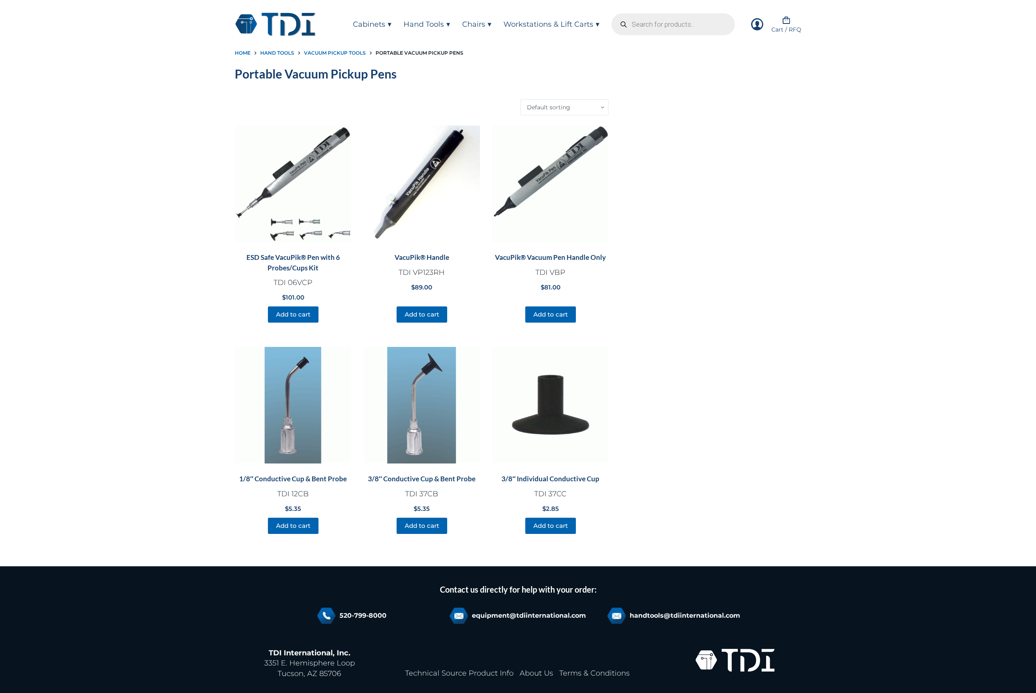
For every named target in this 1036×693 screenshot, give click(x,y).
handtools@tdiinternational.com (685, 615)
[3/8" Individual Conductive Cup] (550, 405)
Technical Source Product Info (459, 673)
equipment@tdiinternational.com (529, 615)
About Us (536, 673)
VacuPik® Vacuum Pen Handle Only (550, 257)
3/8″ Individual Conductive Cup (550, 478)
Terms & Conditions (594, 673)
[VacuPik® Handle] (421, 183)
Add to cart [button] (293, 314)
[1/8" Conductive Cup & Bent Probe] (293, 405)
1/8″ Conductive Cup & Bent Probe (293, 478)
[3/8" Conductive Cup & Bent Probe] (421, 405)
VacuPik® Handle (422, 257)
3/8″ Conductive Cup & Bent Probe (422, 478)
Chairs (473, 24)
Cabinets (369, 24)
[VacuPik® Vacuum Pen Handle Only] (550, 183)
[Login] (757, 24)
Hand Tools (423, 24)
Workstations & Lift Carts (548, 24)
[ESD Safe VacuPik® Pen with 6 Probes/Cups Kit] (293, 183)
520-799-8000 (363, 615)
